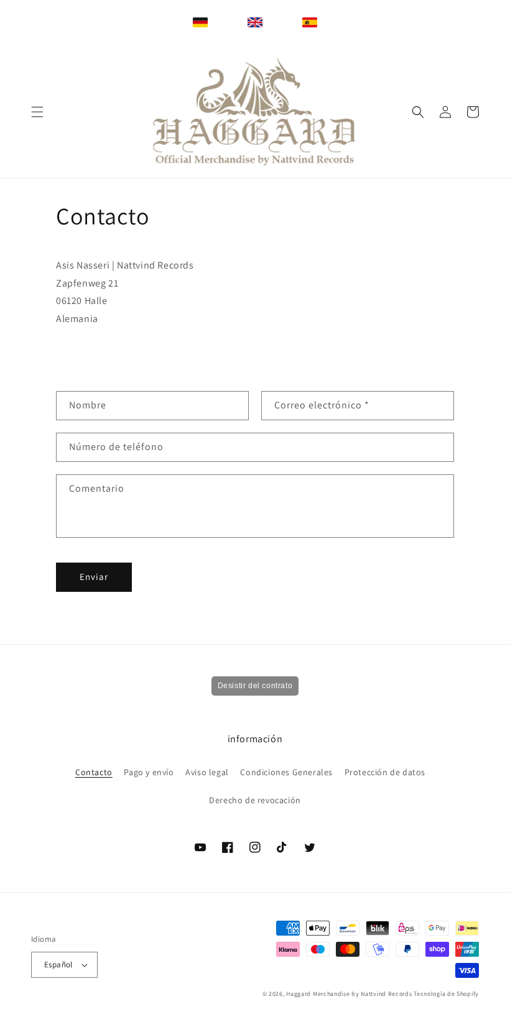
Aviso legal (207, 772)
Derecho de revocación (255, 800)
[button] (37, 112)
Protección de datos (385, 772)
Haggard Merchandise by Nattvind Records (349, 994)
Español (58, 964)
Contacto (94, 772)
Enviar (94, 576)
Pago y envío (149, 772)
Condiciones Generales (286, 772)
